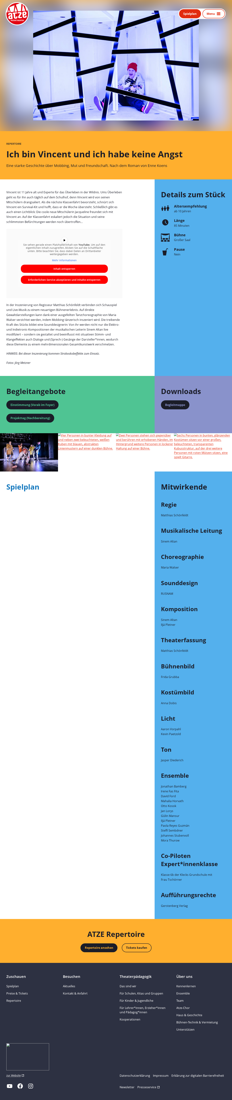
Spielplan (190, 14)
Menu (211, 14)
